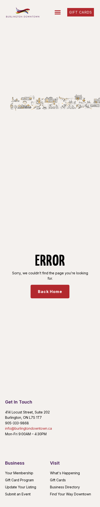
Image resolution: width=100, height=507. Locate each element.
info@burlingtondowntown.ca (28, 428)
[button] (58, 12)
